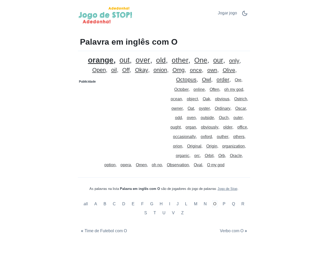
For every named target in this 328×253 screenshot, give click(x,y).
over (143, 60)
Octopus (186, 79)
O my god (215, 165)
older (227, 127)
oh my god (233, 89)
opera (125, 165)
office (242, 127)
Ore (238, 80)
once (196, 70)
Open (99, 70)
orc (197, 155)
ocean (176, 99)
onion (160, 70)
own (212, 70)
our (218, 60)
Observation (178, 165)
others (238, 136)
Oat (191, 108)
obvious (222, 99)
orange (101, 60)
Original (194, 146)
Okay (141, 70)
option (110, 165)
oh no (157, 165)
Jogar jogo (227, 13)
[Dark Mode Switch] (244, 15)
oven (191, 117)
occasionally (184, 136)
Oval (198, 165)
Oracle (236, 155)
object (192, 99)
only (234, 61)
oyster (204, 108)
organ (191, 127)
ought (175, 127)
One (200, 60)
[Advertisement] (121, 118)
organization (233, 146)
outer (238, 117)
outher (222, 136)
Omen (141, 165)
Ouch (224, 117)
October (181, 89)
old (161, 60)
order (223, 79)
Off (126, 70)
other (180, 60)
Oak (206, 99)
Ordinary (222, 108)
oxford (206, 136)
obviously (209, 127)
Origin (211, 146)
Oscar (240, 108)
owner (177, 108)
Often (214, 89)
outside (207, 117)
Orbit (209, 155)
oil (114, 70)
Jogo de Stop (227, 189)
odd (178, 117)
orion (177, 146)
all (86, 204)
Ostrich (240, 99)
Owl (206, 79)
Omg (178, 70)
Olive (229, 70)
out (124, 60)
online (199, 89)
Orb (221, 155)
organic (182, 155)
